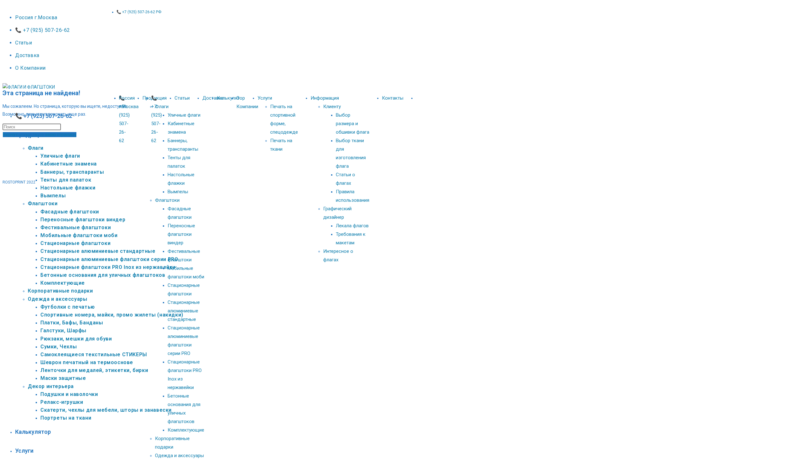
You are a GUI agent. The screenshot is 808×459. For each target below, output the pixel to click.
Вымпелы (178, 192)
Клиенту (332, 106)
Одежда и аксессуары (179, 455)
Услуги (265, 98)
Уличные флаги (184, 115)
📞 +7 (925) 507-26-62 (42, 30)
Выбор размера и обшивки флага (352, 123)
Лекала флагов (352, 226)
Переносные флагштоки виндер (181, 234)
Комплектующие (186, 430)
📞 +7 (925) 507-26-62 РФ (138, 12)
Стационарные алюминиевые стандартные (184, 310)
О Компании (30, 68)
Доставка (27, 55)
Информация (325, 98)
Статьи (23, 43)
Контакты (392, 98)
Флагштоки (167, 200)
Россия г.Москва (36, 17)
